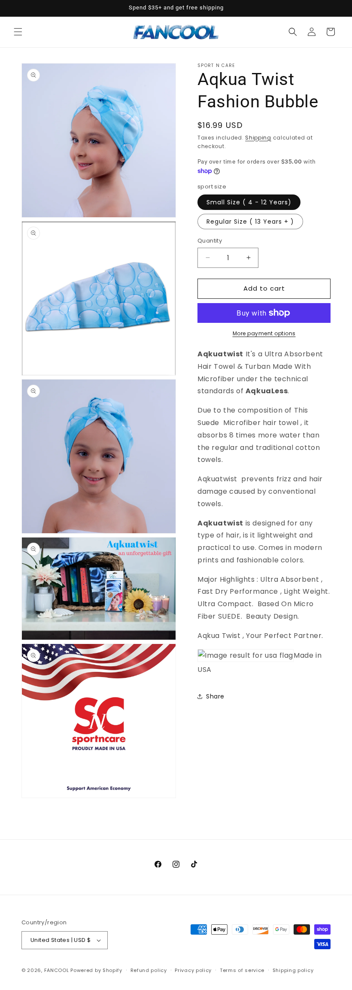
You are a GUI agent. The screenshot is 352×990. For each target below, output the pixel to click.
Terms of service (242, 970)
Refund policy (148, 970)
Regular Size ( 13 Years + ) (250, 221)
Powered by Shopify (96, 970)
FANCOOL (56, 970)
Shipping (258, 137)
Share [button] (215, 696)
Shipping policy (293, 970)
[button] (18, 31)
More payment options (264, 333)
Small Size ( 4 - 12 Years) (248, 202)
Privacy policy (193, 970)
